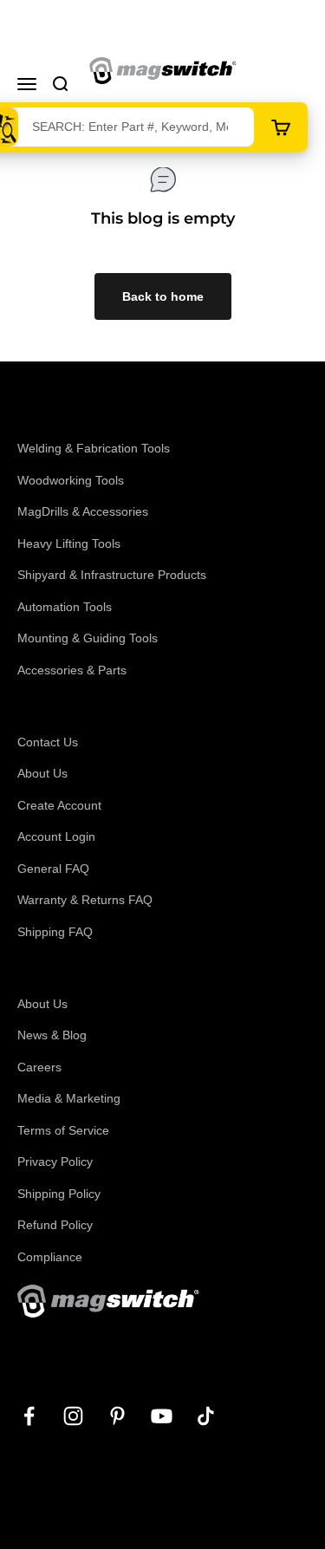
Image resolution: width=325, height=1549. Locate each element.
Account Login (56, 836)
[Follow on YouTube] (161, 1416)
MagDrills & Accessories (82, 511)
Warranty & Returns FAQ (85, 900)
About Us (42, 773)
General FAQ (53, 868)
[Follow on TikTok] (206, 1416)
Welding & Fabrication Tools (93, 448)
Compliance (49, 1257)
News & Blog (52, 1035)
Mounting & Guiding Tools (87, 638)
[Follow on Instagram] (73, 1416)
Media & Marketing (68, 1098)
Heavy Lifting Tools (68, 543)
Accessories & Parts (72, 670)
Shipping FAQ (55, 932)
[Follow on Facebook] (29, 1416)
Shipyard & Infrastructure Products (111, 575)
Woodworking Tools (70, 480)
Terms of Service (63, 1130)
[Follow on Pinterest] (117, 1416)
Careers (39, 1067)
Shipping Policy (59, 1194)
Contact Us (47, 742)
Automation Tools (64, 607)
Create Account (59, 805)
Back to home (163, 296)
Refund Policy (55, 1225)
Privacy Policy (55, 1161)
